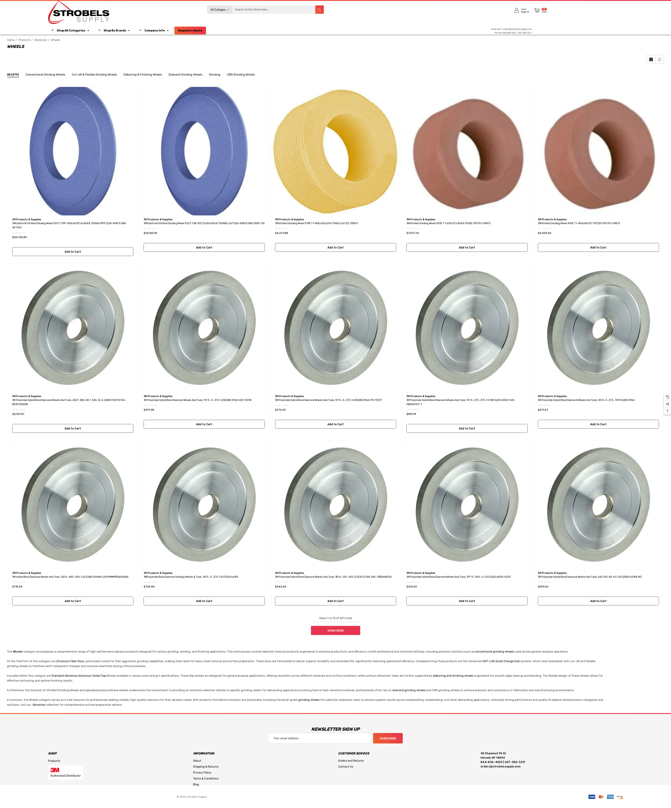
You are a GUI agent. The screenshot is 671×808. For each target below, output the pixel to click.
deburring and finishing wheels (453, 675)
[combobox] (265, 9)
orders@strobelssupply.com (517, 29)
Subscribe (388, 738)
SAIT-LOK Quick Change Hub (501, 661)
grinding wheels (309, 700)
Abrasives (39, 704)
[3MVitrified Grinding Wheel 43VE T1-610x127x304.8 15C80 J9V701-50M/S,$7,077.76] (467, 151)
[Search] (319, 9)
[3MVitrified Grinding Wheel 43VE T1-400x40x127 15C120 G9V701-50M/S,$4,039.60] (598, 151)
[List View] (659, 59)
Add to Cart (73, 251)
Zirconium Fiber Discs (70, 661)
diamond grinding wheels (409, 690)
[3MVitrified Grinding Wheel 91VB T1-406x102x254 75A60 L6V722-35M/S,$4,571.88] (335, 151)
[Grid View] (651, 59)
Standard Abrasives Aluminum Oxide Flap (79, 675)
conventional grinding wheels (494, 651)
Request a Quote (190, 30)
